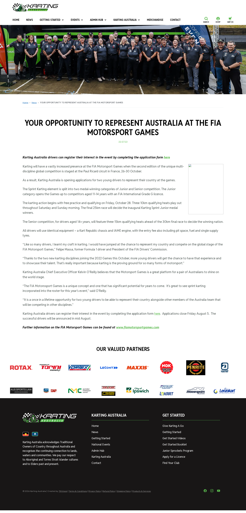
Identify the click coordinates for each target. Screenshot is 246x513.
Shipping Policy (124, 491)
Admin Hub (96, 20)
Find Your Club (170, 463)
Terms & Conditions (78, 491)
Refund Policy (109, 491)
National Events (101, 444)
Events (75, 20)
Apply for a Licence (173, 457)
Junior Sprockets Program (177, 450)
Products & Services (141, 491)
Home (16, 20)
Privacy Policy (95, 491)
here (167, 157)
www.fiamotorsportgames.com (137, 327)
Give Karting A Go (173, 426)
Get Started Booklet (174, 444)
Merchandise (155, 20)
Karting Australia (125, 20)
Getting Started (50, 20)
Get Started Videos (174, 438)
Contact (175, 20)
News (29, 20)
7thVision (63, 491)
